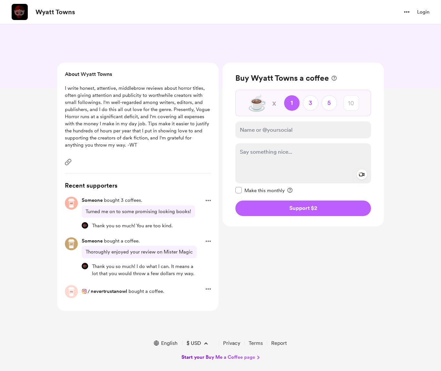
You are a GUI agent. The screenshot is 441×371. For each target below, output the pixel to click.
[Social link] (68, 162)
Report (279, 343)
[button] (407, 12)
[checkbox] (260, 190)
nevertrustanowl (109, 291)
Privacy (231, 343)
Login (423, 12)
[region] (303, 144)
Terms (256, 343)
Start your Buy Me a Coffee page (218, 357)
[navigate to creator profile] (20, 12)
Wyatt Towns (55, 12)
